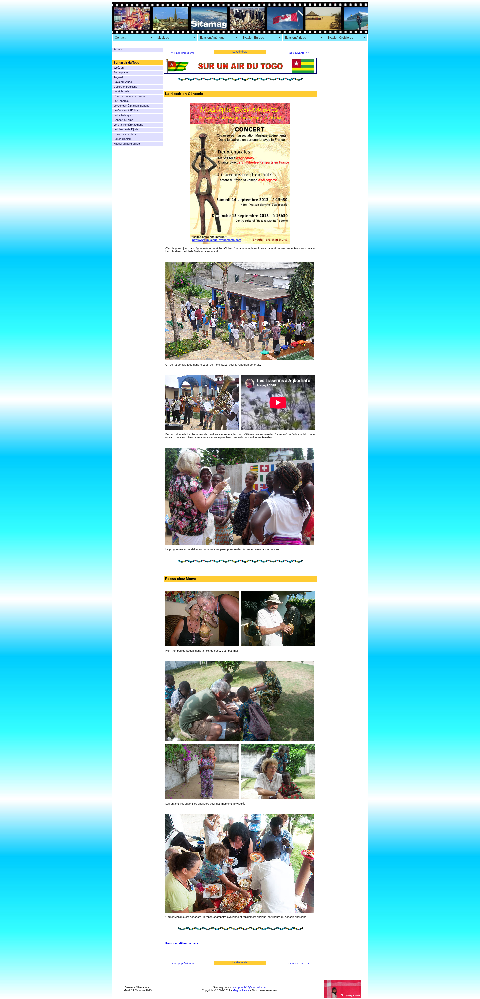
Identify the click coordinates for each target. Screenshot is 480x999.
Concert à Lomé (123, 119)
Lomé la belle (122, 91)
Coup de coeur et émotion (129, 96)
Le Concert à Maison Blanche (132, 105)
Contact (120, 37)
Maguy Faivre (241, 990)
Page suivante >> (298, 52)
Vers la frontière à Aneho (128, 124)
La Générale (121, 100)
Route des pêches (125, 134)
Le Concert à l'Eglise (126, 110)
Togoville (119, 77)
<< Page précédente (183, 52)
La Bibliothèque (123, 115)
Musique (163, 37)
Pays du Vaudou (124, 81)
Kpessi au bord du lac (127, 143)
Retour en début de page (182, 943)
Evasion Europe (253, 37)
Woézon (119, 67)
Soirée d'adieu (122, 138)
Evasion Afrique (295, 37)
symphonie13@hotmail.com (249, 987)
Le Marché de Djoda (126, 129)
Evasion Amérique (212, 37)
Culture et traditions (125, 86)
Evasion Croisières (340, 37)
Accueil (118, 49)
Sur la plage (121, 72)
